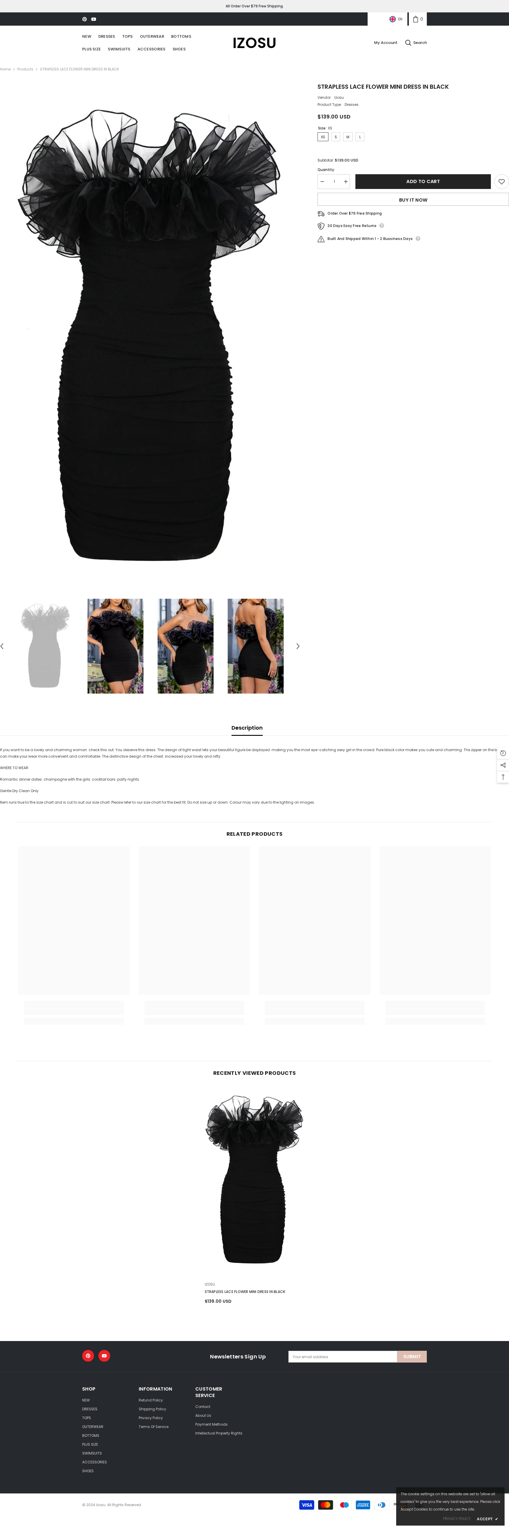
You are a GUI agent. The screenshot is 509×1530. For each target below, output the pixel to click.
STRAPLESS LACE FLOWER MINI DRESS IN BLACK (245, 1291)
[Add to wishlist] (501, 181)
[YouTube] (93, 19)
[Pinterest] (84, 19)
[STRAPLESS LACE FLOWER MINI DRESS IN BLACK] (254, 1180)
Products (25, 69)
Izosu (339, 97)
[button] (298, 646)
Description (247, 727)
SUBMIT (412, 1356)
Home (5, 69)
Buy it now (413, 200)
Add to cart (422, 181)
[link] (418, 19)
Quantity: (326, 169)
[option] (150, 337)
